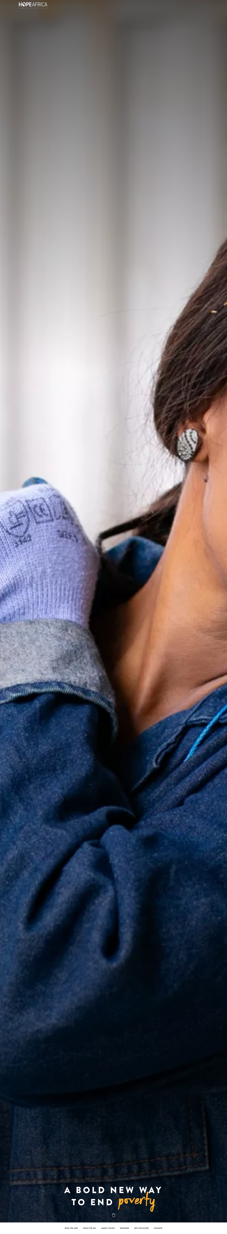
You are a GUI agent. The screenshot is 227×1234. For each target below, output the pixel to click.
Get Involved (141, 1228)
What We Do (89, 1228)
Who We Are (71, 1228)
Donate (158, 1228)
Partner (124, 1228)
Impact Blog (108, 1228)
